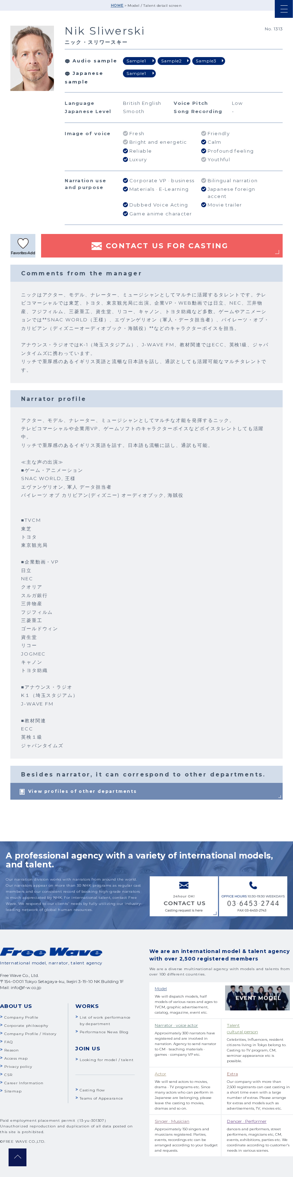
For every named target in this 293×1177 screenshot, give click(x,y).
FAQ (8, 1042)
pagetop (17, 1157)
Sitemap (12, 1091)
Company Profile (21, 1017)
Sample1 (136, 60)
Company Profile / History (30, 1033)
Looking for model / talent (107, 1060)
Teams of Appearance (101, 1098)
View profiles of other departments (82, 791)
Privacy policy (18, 1066)
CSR (8, 1074)
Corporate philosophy (26, 1025)
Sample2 (171, 60)
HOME (117, 5)
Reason (11, 1050)
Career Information (24, 1083)
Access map (16, 1058)
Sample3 (206, 60)
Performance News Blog (104, 1032)
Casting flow (92, 1090)
